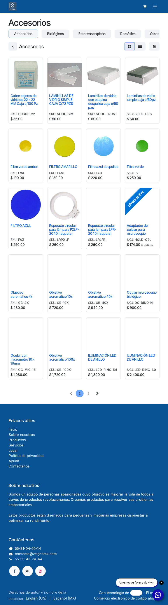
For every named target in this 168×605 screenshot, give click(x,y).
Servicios (16, 445)
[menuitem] (36, 598)
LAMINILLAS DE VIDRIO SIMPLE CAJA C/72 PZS (61, 100)
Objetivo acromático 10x (61, 294)
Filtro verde (135, 167)
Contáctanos (19, 466)
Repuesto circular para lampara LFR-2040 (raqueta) (102, 230)
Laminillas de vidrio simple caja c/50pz (141, 98)
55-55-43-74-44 (28, 559)
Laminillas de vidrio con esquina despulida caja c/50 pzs (103, 102)
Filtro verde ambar (24, 167)
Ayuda (14, 461)
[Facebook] (14, 571)
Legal (13, 450)
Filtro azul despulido (103, 167)
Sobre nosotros (22, 434)
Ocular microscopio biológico (142, 294)
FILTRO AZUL (20, 226)
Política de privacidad (26, 455)
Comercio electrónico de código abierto (126, 598)
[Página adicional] (27, 571)
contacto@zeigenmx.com (36, 554)
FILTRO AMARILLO (63, 167)
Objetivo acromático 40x (100, 294)
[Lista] (140, 46)
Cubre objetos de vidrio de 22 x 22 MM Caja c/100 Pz (24, 100)
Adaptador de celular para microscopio (137, 230)
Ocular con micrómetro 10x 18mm (22, 359)
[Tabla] (129, 46)
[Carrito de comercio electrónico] (144, 6)
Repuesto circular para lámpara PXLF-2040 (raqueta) (64, 230)
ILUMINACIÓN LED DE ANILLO (102, 357)
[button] (54, 86)
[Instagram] (40, 571)
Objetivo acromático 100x (62, 357)
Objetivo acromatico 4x (21, 294)
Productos (17, 440)
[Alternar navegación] (155, 6)
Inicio (13, 429)
